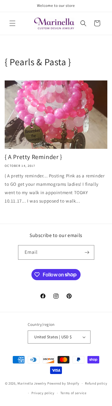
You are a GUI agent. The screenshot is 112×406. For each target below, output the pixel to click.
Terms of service (73, 393)
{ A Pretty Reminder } (33, 157)
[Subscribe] (87, 252)
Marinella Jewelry (31, 383)
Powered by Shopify (63, 383)
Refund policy (96, 383)
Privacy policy (42, 393)
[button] (12, 23)
